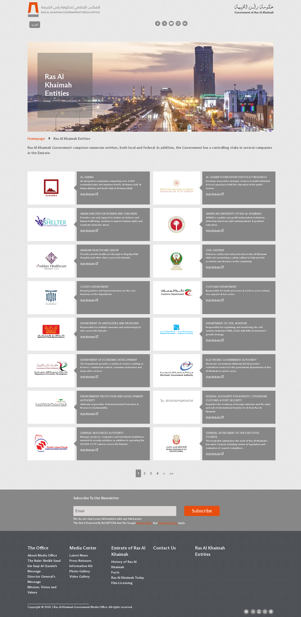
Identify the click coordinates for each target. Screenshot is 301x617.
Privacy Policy (144, 523)
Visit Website (87, 193)
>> (171, 473)
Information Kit (81, 566)
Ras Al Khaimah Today (127, 578)
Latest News (78, 555)
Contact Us (164, 548)
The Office (38, 548)
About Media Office (42, 555)
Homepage (36, 138)
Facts (115, 572)
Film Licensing (121, 583)
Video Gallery (79, 576)
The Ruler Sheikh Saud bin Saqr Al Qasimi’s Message (44, 566)
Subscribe (202, 511)
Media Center (83, 548)
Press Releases (80, 561)
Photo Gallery (79, 571)
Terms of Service (167, 523)
